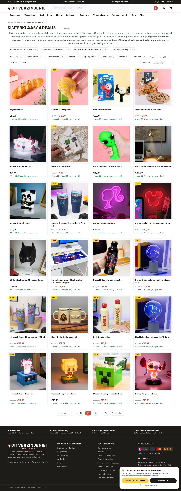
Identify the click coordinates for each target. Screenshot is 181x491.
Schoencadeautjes (124, 50)
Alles (142, 15)
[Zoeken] (156, 8)
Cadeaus (70, 15)
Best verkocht (46, 15)
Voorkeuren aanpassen (149, 485)
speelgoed (91, 57)
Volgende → (117, 413)
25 (95, 413)
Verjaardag (62, 452)
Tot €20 (13, 63)
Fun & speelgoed (119, 15)
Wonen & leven (99, 15)
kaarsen (139, 57)
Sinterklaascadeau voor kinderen (91, 50)
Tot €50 (25, 63)
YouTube (46, 462)
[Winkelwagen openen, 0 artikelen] (170, 8)
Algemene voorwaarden (108, 463)
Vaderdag (61, 459)
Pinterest (36, 462)
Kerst (59, 463)
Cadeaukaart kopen (106, 470)
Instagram (25, 462)
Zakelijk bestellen (105, 459)
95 (106, 413)
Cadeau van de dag (66, 448)
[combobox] (105, 8)
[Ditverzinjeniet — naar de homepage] (28, 8)
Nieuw (59, 15)
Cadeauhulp (15, 15)
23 (81, 413)
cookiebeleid (152, 475)
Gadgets (83, 15)
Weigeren (163, 481)
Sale (134, 15)
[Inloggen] (164, 8)
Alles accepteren (135, 481)
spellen (108, 57)
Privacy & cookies (105, 467)
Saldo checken (104, 474)
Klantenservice (104, 448)
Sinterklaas (62, 467)
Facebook (13, 462)
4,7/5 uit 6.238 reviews (164, 2)
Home (10, 23)
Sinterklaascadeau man (56, 50)
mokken (16, 57)
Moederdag (62, 456)
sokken (124, 57)
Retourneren (103, 452)
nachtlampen (55, 57)
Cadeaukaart (30, 15)
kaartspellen (35, 57)
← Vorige (62, 413)
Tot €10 (162, 57)
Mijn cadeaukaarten (107, 478)
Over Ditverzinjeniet (107, 456)
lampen (74, 57)
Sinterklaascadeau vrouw (24, 50)
